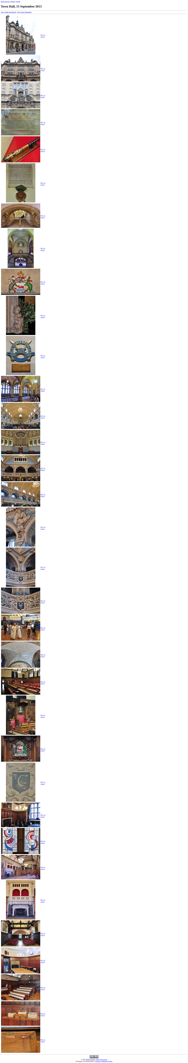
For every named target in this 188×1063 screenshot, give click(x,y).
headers (43, 37)
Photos (13, 1)
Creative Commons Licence (103, 1061)
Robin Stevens (5, 1)
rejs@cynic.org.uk (101, 1059)
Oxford (18, 1)
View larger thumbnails (24, 12)
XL (44, 35)
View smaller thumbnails (8, 12)
